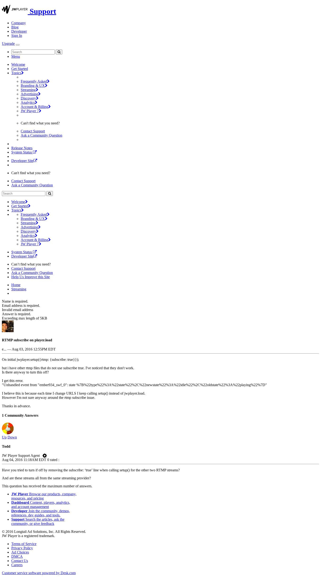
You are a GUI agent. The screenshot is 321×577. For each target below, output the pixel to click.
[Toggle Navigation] (18, 45)
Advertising (29, 94)
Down (12, 437)
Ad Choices (20, 552)
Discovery (28, 98)
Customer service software (39, 573)
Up (4, 437)
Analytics (28, 102)
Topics (16, 73)
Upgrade (8, 44)
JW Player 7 (30, 111)
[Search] (59, 52)
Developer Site (22, 161)
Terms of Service (23, 544)
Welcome (18, 64)
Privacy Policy (22, 548)
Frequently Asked (34, 81)
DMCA (17, 556)
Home (15, 285)
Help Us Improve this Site (30, 277)
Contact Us (19, 561)
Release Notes (21, 148)
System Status (22, 152)
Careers (17, 565)
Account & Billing (34, 107)
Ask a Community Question (41, 135)
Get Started (19, 69)
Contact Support (33, 131)
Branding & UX (33, 86)
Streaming (28, 90)
